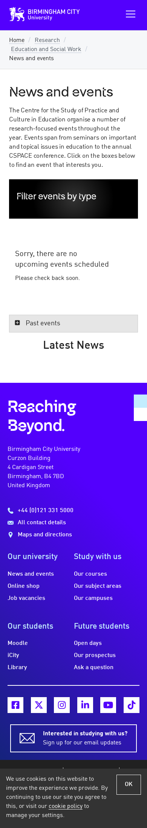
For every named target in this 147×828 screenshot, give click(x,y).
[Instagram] (62, 705)
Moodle (18, 643)
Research (47, 40)
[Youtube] (108, 705)
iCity (13, 655)
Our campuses (93, 598)
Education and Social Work (46, 50)
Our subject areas (97, 586)
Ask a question (93, 668)
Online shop (24, 586)
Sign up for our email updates (85, 738)
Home (16, 40)
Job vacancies (26, 598)
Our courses (90, 574)
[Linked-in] (85, 705)
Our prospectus (95, 655)
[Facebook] (15, 705)
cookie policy (66, 806)
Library (17, 668)
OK (129, 784)
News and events (31, 574)
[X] (39, 705)
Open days (88, 643)
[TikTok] (131, 705)
